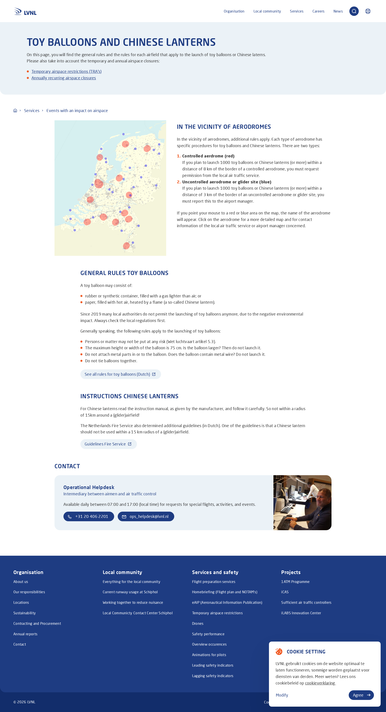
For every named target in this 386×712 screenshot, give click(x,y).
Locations (21, 602)
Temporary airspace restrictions (217, 613)
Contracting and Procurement (37, 623)
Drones (197, 623)
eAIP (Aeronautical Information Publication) (227, 602)
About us (20, 581)
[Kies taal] (368, 11)
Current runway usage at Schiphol (130, 592)
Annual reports (25, 634)
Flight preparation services (213, 581)
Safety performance (208, 634)
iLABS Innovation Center (301, 613)
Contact (19, 644)
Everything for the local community (131, 581)
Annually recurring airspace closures (63, 77)
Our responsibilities (29, 592)
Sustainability (24, 613)
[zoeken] (354, 11)
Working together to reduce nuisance (133, 602)
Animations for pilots (209, 655)
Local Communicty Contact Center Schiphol (138, 613)
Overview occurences (209, 644)
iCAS (285, 592)
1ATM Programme (295, 581)
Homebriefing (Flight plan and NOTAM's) (224, 592)
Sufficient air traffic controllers (306, 602)
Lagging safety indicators (212, 676)
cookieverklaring (320, 682)
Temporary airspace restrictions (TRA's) (66, 71)
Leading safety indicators (212, 665)
